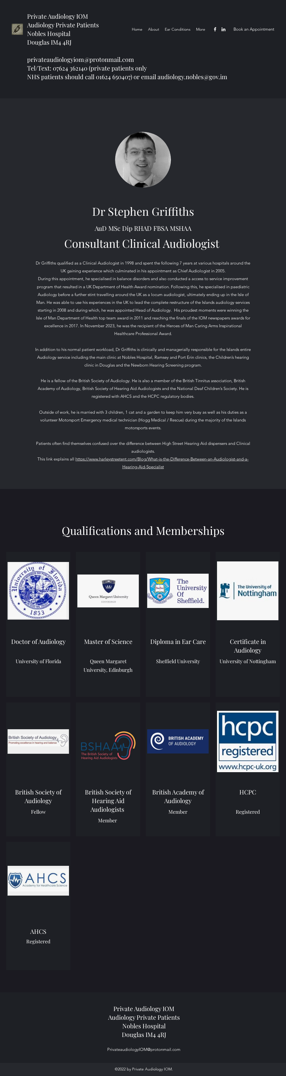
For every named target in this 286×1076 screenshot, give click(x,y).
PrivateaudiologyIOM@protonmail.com (143, 1049)
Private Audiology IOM (57, 16)
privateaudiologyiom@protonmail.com (80, 59)
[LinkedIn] (223, 29)
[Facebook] (215, 29)
